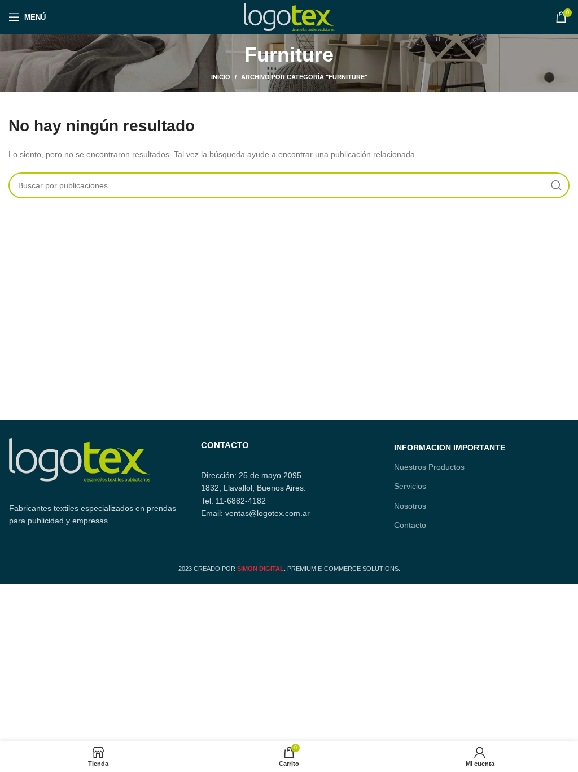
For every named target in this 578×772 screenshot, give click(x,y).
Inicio (220, 76)
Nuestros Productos (429, 466)
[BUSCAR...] (557, 185)
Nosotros (410, 505)
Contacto (410, 525)
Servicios (410, 486)
